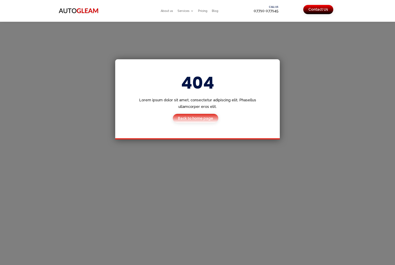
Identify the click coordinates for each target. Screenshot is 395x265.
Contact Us (318, 9)
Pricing (202, 11)
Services (183, 11)
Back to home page (195, 118)
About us (167, 11)
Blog (215, 11)
